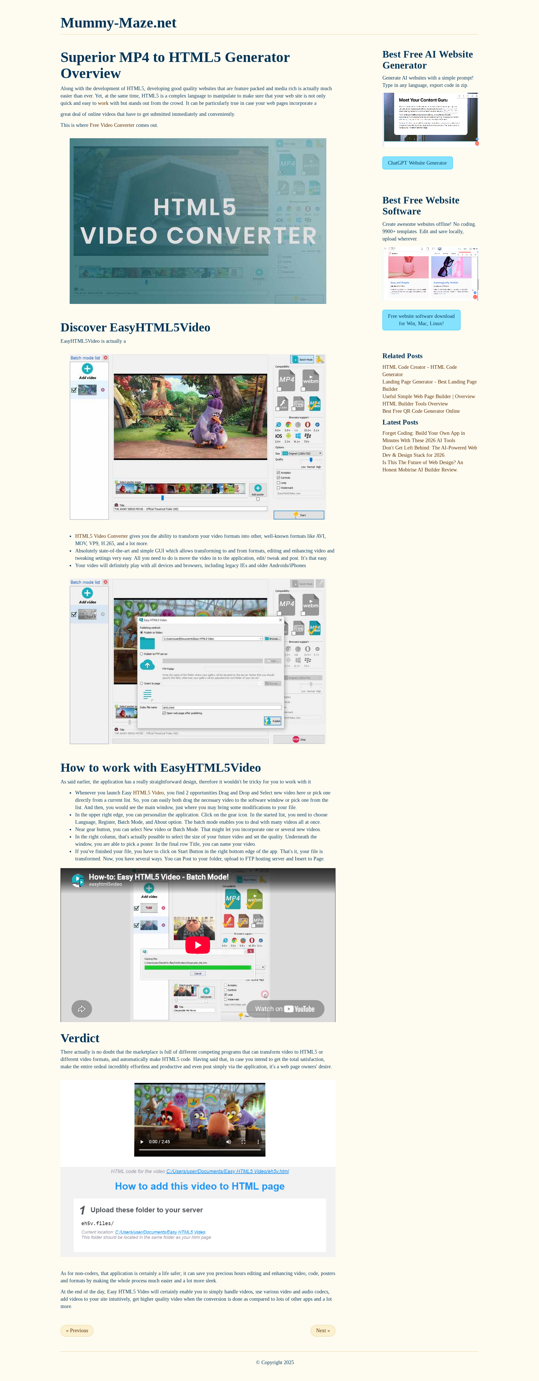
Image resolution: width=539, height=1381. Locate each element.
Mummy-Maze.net (118, 22)
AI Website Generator (427, 60)
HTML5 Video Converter (101, 536)
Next (323, 1330)
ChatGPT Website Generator (417, 163)
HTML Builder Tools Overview (415, 404)
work (103, 103)
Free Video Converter (112, 125)
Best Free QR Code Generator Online (421, 411)
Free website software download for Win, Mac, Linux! (421, 319)
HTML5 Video (148, 793)
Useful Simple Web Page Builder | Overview (428, 396)
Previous (77, 1330)
